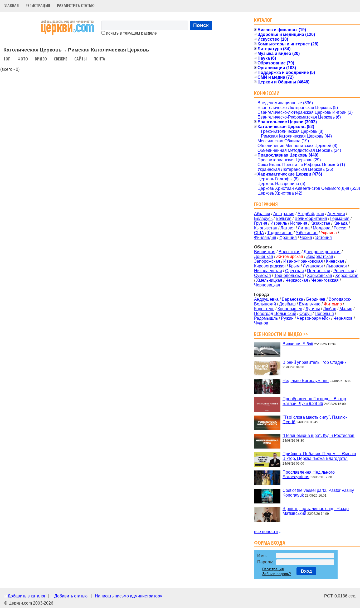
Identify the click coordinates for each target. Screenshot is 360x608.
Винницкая (264, 251)
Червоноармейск (313, 318)
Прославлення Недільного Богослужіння (309, 474)
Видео (41, 59)
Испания (298, 223)
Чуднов (261, 323)
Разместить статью (76, 5)
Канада (340, 223)
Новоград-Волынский (275, 313)
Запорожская (267, 261)
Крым (294, 266)
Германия (339, 218)
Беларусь (263, 218)
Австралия (283, 213)
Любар (329, 309)
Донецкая (263, 256)
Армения (336, 213)
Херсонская (346, 275)
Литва (304, 228)
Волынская (289, 251)
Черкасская (296, 280)
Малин (345, 309)
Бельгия (283, 218)
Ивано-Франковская (303, 261)
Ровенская (343, 270)
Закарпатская (319, 256)
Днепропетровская (322, 251)
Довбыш (287, 304)
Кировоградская (270, 266)
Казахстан (320, 223)
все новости (266, 531)
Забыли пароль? (276, 574)
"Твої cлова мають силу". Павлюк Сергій (315, 419)
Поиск (201, 25)
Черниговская (325, 280)
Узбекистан (307, 232)
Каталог (263, 19)
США (259, 232)
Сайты (80, 59)
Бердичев (315, 299)
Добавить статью (70, 596)
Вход (306, 571)
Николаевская (268, 270)
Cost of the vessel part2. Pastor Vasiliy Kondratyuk (318, 492)
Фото (22, 59)
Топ (7, 59)
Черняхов (343, 318)
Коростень (264, 309)
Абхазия (262, 213)
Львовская (336, 266)
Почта (99, 59)
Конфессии (267, 93)
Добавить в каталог (27, 596)
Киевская (335, 261)
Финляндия (265, 237)
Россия (341, 228)
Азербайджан (311, 213)
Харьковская (319, 275)
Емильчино (309, 304)
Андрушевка (266, 299)
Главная (11, 5)
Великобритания (311, 218)
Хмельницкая (269, 280)
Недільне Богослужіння (306, 380)
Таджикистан (280, 232)
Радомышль (266, 318)
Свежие (60, 59)
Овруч (305, 313)
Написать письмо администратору (128, 596)
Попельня (324, 313)
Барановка (292, 299)
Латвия (287, 228)
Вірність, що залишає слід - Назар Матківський (316, 511)
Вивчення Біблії (298, 344)
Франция (288, 237)
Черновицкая (267, 285)
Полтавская (318, 270)
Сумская (262, 275)
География (266, 204)
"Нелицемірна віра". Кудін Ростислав (318, 435)
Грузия (260, 223)
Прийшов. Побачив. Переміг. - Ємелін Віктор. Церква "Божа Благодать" (319, 456)
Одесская (294, 270)
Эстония (323, 237)
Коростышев (290, 309)
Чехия (306, 237)
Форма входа (269, 542)
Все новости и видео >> (281, 334)
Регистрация (38, 5)
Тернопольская (289, 275)
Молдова (321, 228)
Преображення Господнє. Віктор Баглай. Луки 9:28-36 (314, 401)
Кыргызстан (265, 228)
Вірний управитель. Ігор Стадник (314, 362)
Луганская (313, 266)
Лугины (312, 309)
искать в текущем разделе (131, 33)
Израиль (278, 223)
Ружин (287, 318)
